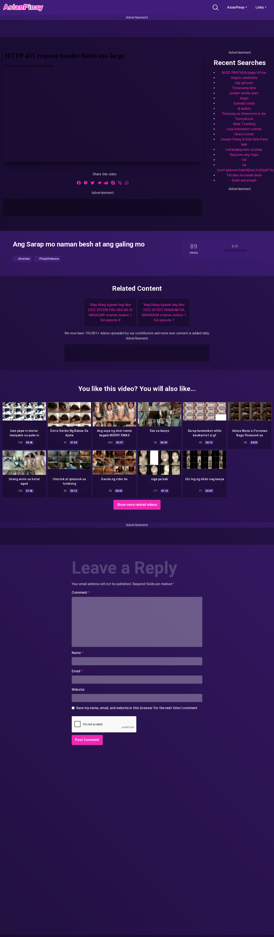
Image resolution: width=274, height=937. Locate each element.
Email (77, 671)
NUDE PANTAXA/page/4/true (244, 73)
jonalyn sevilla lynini (244, 93)
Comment (81, 592)
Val (244, 160)
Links (260, 7)
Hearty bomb (244, 134)
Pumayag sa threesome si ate (244, 114)
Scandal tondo (244, 103)
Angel (244, 98)
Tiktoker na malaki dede (244, 175)
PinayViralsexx (49, 258)
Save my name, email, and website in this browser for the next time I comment (136, 708)
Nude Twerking (244, 124)
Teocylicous (244, 119)
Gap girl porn (244, 83)
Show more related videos (137, 505)
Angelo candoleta (244, 78)
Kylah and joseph (244, 180)
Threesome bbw (244, 88)
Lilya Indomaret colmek (243, 129)
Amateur (24, 258)
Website (78, 690)
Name (77, 653)
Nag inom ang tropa (244, 155)
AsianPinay (235, 7)
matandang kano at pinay (244, 150)
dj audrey (244, 108)
